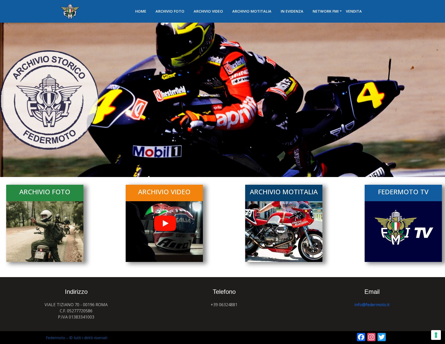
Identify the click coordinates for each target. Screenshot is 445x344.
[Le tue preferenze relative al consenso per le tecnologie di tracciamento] (436, 335)
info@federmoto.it (372, 304)
